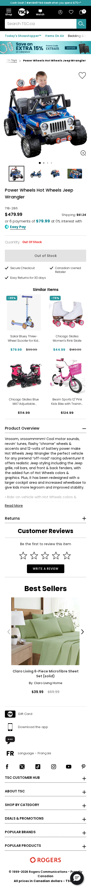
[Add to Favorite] (82, 75)
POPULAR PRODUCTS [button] (23, 845)
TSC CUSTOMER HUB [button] (22, 777)
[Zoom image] (83, 153)
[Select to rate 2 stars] (34, 555)
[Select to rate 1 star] (23, 555)
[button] (40, 12)
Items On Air (54, 36)
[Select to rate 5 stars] (67, 555)
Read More (14, 505)
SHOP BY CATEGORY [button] (22, 804)
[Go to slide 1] (40, 163)
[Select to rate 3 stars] (45, 555)
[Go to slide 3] (48, 163)
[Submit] (81, 24)
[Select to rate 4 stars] (56, 555)
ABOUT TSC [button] (15, 791)
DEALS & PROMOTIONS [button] (24, 818)
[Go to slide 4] (51, 163)
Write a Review (45, 569)
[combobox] (45, 24)
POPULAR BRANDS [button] (20, 832)
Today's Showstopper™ (23, 36)
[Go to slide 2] (44, 163)
